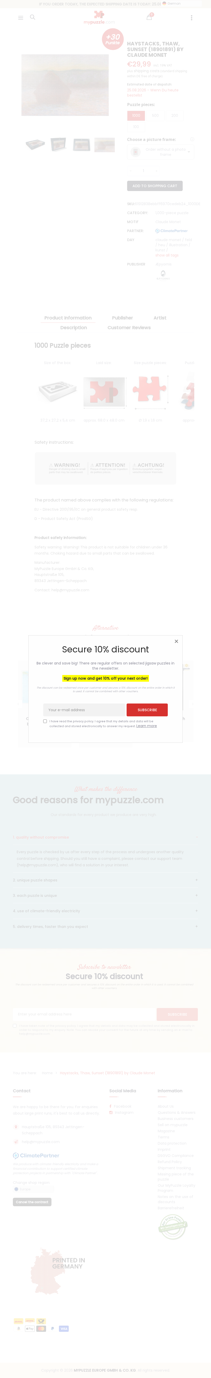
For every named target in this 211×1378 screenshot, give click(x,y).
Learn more (146, 725)
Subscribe (147, 709)
